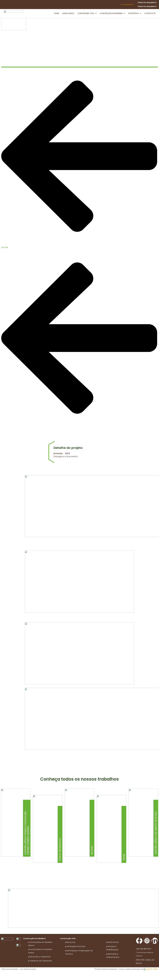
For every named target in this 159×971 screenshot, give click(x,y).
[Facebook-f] (139, 941)
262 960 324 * (127, 4)
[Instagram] (147, 941)
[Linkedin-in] (155, 941)
